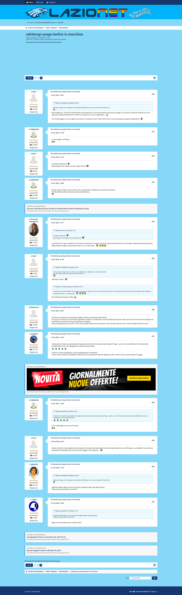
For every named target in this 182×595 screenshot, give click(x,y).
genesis (34, 464)
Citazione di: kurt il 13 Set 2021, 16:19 (65, 230)
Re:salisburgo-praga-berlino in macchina (65, 92)
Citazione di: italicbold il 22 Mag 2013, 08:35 (67, 103)
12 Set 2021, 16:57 (57, 95)
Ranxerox (34, 307)
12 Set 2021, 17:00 (57, 133)
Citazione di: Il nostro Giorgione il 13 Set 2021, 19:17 (69, 286)
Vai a (127, 578)
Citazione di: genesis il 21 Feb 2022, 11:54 (66, 511)
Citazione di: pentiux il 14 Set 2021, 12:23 (66, 411)
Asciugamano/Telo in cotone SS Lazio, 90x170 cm (46, 537)
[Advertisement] (91, 61)
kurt (34, 92)
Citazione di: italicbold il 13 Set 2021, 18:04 (66, 267)
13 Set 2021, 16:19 (57, 157)
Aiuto (131, 591)
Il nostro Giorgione (33, 220)
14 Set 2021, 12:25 (57, 403)
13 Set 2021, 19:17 (57, 223)
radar (34, 499)
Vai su (29, 565)
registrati (60, 22)
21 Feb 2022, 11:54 (57, 468)
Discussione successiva (52, 42)
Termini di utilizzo (142, 591)
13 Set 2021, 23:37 (57, 311)
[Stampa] (155, 77)
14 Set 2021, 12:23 (57, 337)
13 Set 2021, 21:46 (57, 259)
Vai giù (29, 78)
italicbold (34, 129)
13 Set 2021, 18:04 (57, 183)
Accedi (53, 22)
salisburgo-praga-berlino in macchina (54, 34)
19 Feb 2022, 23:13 (57, 441)
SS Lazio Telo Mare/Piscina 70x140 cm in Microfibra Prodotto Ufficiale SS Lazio (58, 209)
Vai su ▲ (154, 591)
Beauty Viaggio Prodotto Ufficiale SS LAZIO (44, 550)
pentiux (34, 334)
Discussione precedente (35, 42)
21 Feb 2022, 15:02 (57, 503)
